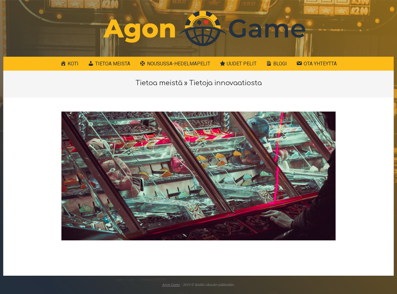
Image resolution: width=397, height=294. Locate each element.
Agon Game (171, 284)
